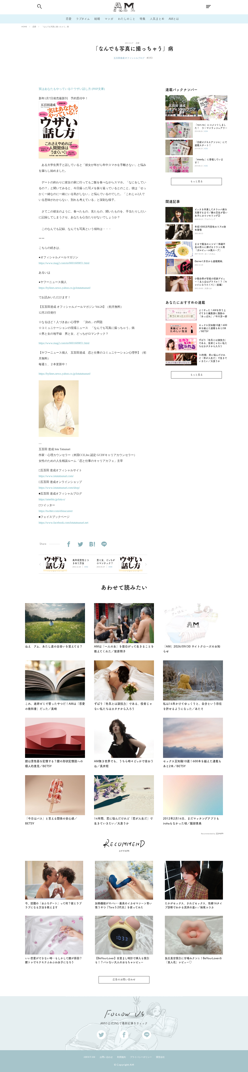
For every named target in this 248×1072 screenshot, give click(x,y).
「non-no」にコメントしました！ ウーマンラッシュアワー (211, 126)
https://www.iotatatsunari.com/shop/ (59, 487)
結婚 (97, 18)
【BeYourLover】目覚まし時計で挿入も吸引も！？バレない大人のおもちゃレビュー (122, 960)
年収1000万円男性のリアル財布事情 (210, 228)
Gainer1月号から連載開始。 (210, 261)
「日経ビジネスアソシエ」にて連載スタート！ (211, 143)
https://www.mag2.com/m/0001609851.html (64, 263)
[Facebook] (68, 544)
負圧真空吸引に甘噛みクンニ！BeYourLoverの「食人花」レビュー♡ (193, 960)
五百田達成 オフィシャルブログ (129, 58)
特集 (142, 18)
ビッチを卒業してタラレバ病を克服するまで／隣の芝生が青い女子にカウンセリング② (211, 212)
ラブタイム (83, 18)
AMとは (174, 18)
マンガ (109, 18)
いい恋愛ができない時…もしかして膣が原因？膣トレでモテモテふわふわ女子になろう (53, 960)
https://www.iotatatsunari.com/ (56, 476)
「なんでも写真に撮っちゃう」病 (55, 26)
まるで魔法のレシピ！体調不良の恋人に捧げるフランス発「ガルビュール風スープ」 (210, 247)
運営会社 (160, 1057)
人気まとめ (157, 18)
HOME (24, 26)
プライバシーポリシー (141, 1057)
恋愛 (69, 18)
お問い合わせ (106, 1057)
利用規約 (121, 1057)
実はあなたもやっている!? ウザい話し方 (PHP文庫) (72, 88)
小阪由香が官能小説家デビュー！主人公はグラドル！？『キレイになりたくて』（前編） (211, 281)
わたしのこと (126, 18)
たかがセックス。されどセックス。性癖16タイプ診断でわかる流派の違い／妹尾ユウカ (193, 905)
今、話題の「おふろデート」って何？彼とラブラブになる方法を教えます (53, 905)
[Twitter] (80, 544)
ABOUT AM (89, 1057)
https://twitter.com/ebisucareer (56, 511)
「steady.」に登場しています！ (209, 161)
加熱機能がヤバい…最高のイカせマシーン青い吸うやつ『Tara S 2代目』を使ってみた (123, 905)
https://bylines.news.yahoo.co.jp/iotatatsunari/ (65, 287)
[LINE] (104, 544)
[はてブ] (92, 544)
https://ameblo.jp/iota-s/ (52, 499)
